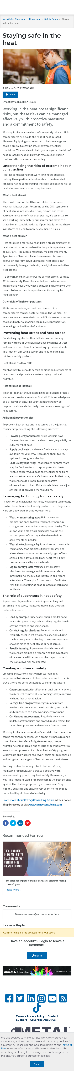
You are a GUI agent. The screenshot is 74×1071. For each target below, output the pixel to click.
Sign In (38, 955)
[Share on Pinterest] (28, 823)
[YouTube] (52, 998)
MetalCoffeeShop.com (14, 19)
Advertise (36, 1019)
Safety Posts (51, 19)
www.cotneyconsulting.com (45, 804)
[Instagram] (41, 998)
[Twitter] (20, 998)
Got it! (37, 1064)
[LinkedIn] (31, 998)
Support (21, 1019)
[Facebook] (9, 998)
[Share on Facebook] (6, 823)
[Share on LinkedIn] (20, 823)
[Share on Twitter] (13, 823)
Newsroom (35, 19)
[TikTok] (37, 1008)
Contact (52, 1016)
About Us (49, 1019)
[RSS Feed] (63, 998)
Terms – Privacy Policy (30, 1016)
